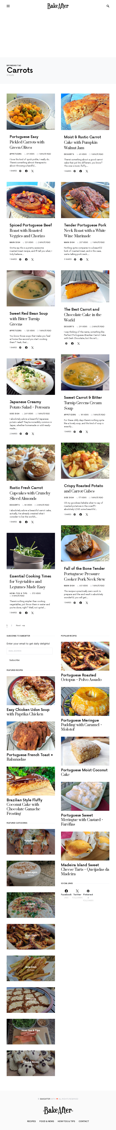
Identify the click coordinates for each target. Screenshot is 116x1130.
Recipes (31, 1121)
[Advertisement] (58, 35)
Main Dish (15, 242)
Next (18, 626)
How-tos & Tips (18, 593)
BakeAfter (45, 1099)
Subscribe (14, 660)
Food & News (46, 1121)
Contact (84, 1121)
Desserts (15, 505)
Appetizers (16, 154)
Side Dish (14, 414)
